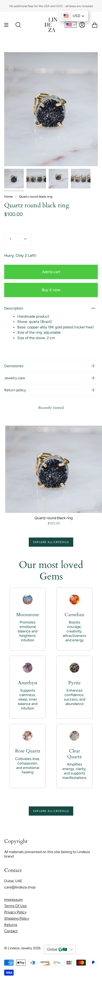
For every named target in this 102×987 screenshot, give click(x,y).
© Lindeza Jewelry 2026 (22, 948)
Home (8, 196)
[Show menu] (8, 25)
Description (13, 308)
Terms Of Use (15, 906)
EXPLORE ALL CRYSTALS (51, 542)
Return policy (15, 390)
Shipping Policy (16, 918)
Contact (11, 931)
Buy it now (51, 290)
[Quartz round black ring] (14, 178)
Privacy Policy (15, 912)
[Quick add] (11, 507)
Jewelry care (14, 378)
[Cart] (95, 25)
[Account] (82, 25)
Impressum (13, 899)
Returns (10, 925)
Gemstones (14, 366)
